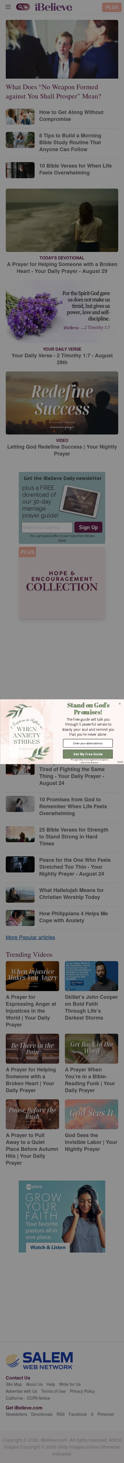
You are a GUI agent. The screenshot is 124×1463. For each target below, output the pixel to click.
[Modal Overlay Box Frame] (62, 731)
